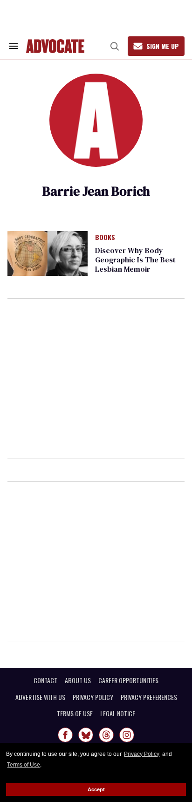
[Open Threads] (106, 734)
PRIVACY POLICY (93, 697)
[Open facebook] (65, 734)
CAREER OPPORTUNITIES (128, 680)
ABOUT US (78, 680)
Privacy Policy (141, 754)
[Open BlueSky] (85, 734)
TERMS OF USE (75, 713)
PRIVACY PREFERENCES (149, 697)
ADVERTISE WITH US (40, 697)
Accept (96, 789)
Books (105, 237)
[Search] (114, 46)
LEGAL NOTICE (117, 713)
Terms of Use (23, 764)
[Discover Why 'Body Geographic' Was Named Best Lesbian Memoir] (47, 253)
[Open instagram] (126, 734)
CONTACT (45, 680)
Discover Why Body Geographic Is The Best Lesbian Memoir (135, 259)
